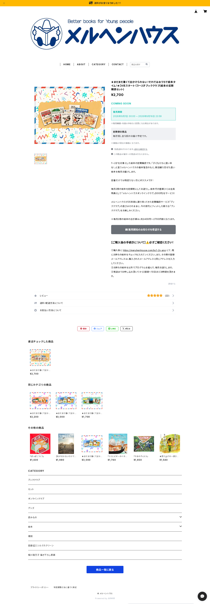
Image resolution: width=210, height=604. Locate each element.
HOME (67, 64)
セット (31, 489)
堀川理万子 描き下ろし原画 (41, 555)
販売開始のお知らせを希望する (145, 229)
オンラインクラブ (36, 498)
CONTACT (118, 64)
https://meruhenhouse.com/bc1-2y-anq (144, 250)
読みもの (32, 517)
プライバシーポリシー (40, 587)
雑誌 (30, 536)
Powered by (101, 598)
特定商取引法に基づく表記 (65, 587)
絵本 (30, 526)
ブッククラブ (34, 480)
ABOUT (81, 64)
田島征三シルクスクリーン (41, 545)
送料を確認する (141, 149)
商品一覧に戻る (105, 569)
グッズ (31, 508)
